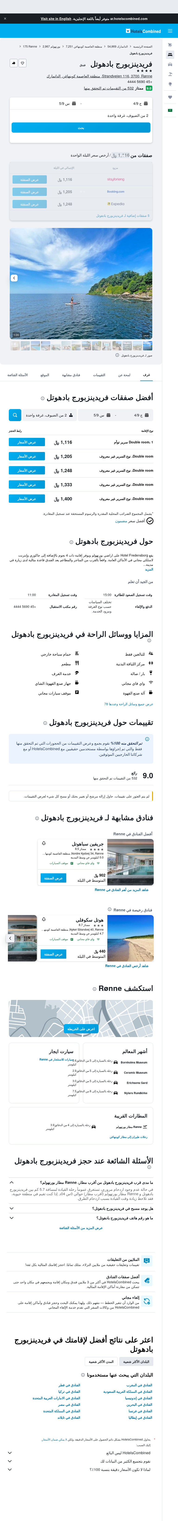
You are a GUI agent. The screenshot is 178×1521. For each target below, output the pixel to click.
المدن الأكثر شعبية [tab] (101, 1361)
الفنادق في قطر (69, 1385)
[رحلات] (170, 97)
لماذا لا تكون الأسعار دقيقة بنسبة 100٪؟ (120, 1469)
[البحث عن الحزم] (170, 74)
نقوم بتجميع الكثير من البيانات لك (125, 1461)
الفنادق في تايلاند (68, 1417)
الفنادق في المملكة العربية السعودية (127, 1391)
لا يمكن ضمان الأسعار (54, 1439)
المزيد (149, 569)
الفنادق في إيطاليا (140, 1417)
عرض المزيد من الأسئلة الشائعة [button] (81, 1227)
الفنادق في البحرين (139, 1404)
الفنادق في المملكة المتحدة (61, 1411)
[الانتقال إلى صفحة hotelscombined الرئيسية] (143, 31)
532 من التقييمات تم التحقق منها (109, 88)
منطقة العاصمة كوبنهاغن (88, 46)
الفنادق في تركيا (69, 1391)
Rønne (33, 46)
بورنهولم (55, 46)
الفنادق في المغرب (139, 1385)
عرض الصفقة (53, 878)
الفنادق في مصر (69, 1404)
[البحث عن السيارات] (170, 64)
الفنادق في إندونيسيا (138, 1398)
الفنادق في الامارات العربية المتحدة (56, 1398)
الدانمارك (122, 46)
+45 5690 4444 (139, 81)
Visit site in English (56, 18)
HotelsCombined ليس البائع (128, 1452)
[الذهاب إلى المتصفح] (170, 84)
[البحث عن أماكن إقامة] (170, 54)
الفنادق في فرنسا (140, 1411)
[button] (5, 18)
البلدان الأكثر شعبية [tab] (136, 1361)
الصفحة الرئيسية (142, 46)
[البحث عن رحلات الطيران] (170, 45)
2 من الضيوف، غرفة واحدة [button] (128, 115)
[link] (121, 889)
